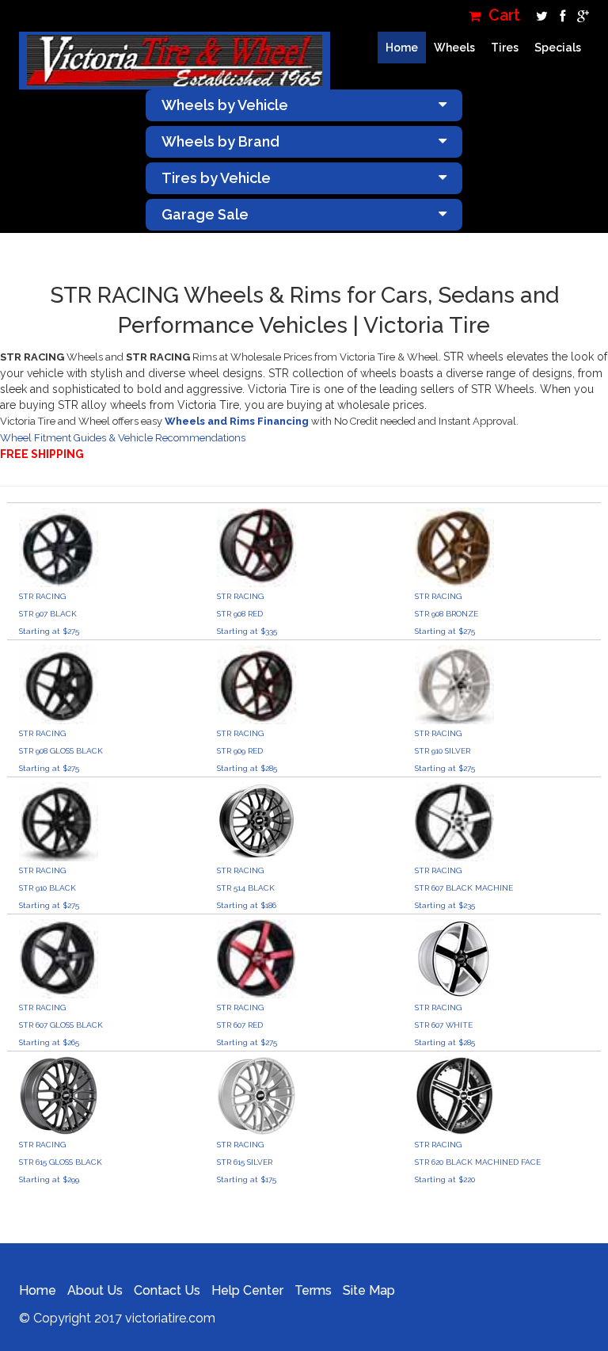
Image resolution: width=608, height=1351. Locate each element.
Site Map (369, 1290)
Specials (557, 47)
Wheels (454, 47)
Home (402, 47)
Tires (505, 47)
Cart (502, 15)
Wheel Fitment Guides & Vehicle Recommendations (122, 438)
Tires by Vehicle (216, 178)
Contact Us (167, 1290)
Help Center (247, 1290)
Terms (313, 1290)
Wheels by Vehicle (225, 105)
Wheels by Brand (220, 141)
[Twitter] (540, 15)
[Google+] (579, 15)
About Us (95, 1290)
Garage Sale (205, 214)
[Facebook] (560, 15)
